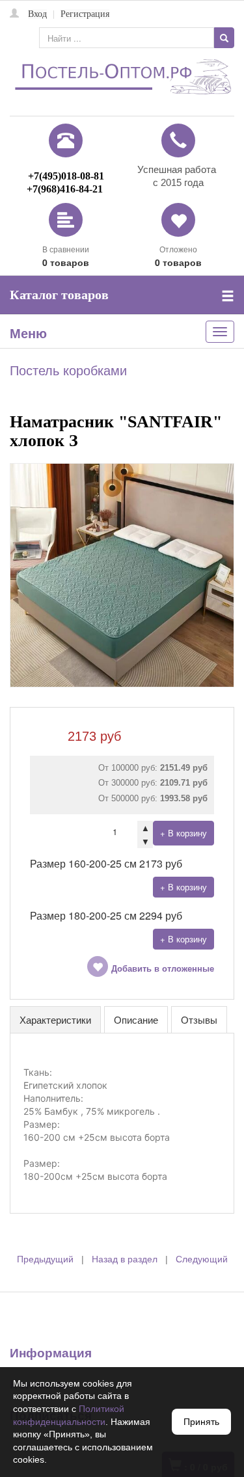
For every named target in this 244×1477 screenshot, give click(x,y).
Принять (201, 1422)
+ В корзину (183, 833)
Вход (37, 14)
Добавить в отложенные (162, 969)
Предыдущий (45, 1259)
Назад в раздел (124, 1259)
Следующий (202, 1259)
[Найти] (224, 37)
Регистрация (85, 14)
